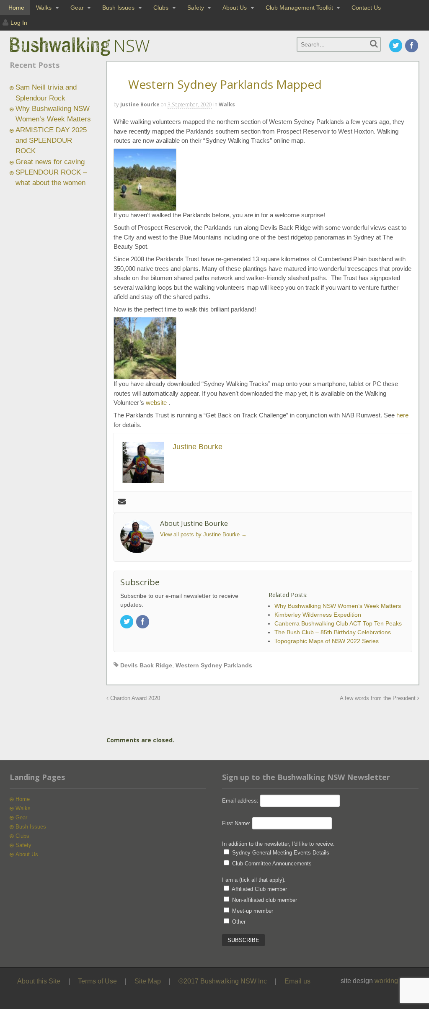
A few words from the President (378, 698)
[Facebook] (412, 46)
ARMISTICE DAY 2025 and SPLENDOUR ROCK (51, 140)
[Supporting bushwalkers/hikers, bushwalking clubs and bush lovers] (93, 56)
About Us (234, 7)
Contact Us (366, 7)
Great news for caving (50, 162)
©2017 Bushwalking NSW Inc (222, 981)
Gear (77, 7)
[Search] (374, 44)
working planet (396, 980)
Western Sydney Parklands (214, 665)
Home (16, 7)
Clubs (160, 7)
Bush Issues (118, 7)
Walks (44, 7)
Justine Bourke (140, 104)
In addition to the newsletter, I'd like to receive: (278, 844)
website (157, 402)
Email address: (241, 801)
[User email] (122, 502)
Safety (195, 7)
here (402, 415)
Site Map (147, 981)
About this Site (38, 981)
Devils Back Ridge (146, 665)
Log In (18, 22)
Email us (297, 981)
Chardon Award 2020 (134, 698)
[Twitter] (396, 46)
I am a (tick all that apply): (254, 880)
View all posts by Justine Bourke (203, 534)
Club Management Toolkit (299, 7)
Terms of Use (97, 981)
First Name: (236, 823)
